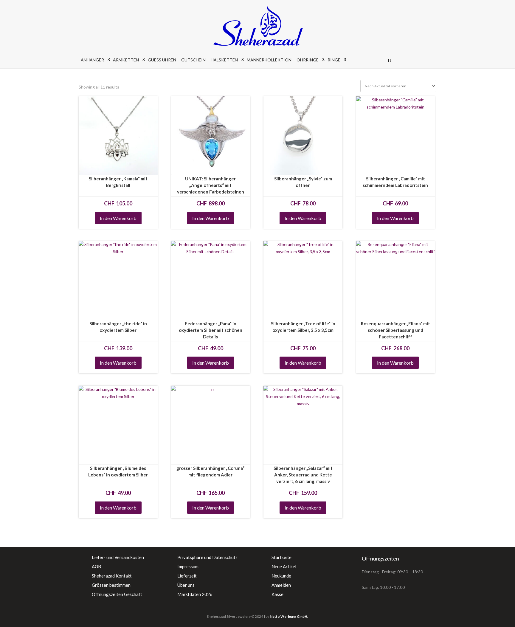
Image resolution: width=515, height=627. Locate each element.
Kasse (277, 594)
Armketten (126, 59)
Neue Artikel (284, 566)
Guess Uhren (162, 59)
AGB (96, 566)
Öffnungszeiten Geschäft (117, 594)
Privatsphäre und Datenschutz (207, 557)
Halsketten (224, 59)
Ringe (334, 59)
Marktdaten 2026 (194, 594)
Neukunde (281, 575)
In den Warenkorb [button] (118, 218)
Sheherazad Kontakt (112, 575)
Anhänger (92, 59)
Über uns (186, 585)
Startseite (281, 557)
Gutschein (193, 59)
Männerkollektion (269, 59)
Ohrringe (308, 59)
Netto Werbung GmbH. (289, 616)
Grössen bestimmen (111, 585)
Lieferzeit (187, 575)
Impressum (187, 566)
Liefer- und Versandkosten (118, 557)
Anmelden (281, 585)
